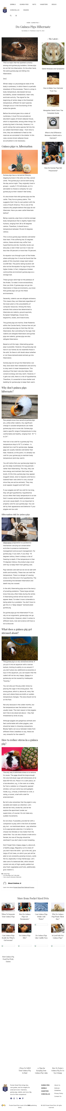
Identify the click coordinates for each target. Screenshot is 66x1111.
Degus (54, 4)
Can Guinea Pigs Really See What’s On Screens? (8, 937)
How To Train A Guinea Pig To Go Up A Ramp (57, 1070)
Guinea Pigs (24, 4)
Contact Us (57, 1096)
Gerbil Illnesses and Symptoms (53, 69)
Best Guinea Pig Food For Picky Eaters (8, 959)
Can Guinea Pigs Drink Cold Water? (41, 916)
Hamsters (44, 4)
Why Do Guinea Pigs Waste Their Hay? (58, 916)
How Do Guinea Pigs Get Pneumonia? (24, 916)
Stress (27, 675)
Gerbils (13, 4)
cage (15, 775)
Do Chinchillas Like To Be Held (11, 875)
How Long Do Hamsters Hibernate (12, 877)
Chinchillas (14, 10)
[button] (10, 15)
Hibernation (7, 543)
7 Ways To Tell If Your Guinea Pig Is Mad (25, 1070)
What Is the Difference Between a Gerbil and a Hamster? (53, 135)
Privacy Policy (58, 1093)
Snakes (26, 10)
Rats (34, 4)
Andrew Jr (26, 30)
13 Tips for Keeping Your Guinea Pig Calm (41, 1070)
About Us (57, 1085)
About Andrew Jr (14, 883)
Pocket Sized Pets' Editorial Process (24, 887)
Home (28, 22)
